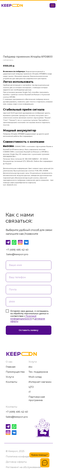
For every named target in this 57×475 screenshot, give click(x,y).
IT (30, 391)
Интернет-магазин (40, 381)
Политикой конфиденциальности (23, 317)
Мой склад (35, 376)
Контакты (11, 381)
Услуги (10, 376)
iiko (30, 366)
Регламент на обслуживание (23, 467)
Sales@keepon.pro (17, 254)
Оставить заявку (28, 330)
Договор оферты (16, 461)
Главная (10, 366)
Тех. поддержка (38, 371)
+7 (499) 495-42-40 (17, 249)
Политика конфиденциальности (25, 456)
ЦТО (31, 386)
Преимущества (15, 371)
